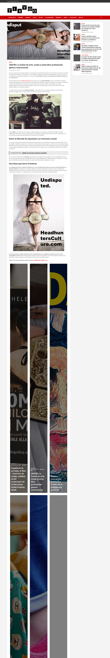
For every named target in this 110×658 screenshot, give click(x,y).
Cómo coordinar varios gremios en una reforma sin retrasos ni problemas (90, 38)
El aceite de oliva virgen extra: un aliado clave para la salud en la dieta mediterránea (91, 58)
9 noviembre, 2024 (56, 472)
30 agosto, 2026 (85, 32)
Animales (59, 17)
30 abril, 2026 (84, 62)
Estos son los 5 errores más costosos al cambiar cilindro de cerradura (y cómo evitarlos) (90, 27)
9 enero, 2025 (12, 70)
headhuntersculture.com (27, 80)
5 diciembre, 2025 (16, 465)
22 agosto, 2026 (85, 41)
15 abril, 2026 (84, 73)
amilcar (18, 70)
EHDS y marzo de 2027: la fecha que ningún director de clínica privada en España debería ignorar (90, 68)
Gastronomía (49, 17)
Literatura (72, 17)
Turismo (20, 17)
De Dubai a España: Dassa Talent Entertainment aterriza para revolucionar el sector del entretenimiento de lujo (91, 48)
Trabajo (28, 17)
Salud (35, 17)
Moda (65, 17)
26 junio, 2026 (84, 52)
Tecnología (12, 17)
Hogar (41, 17)
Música (81, 17)
